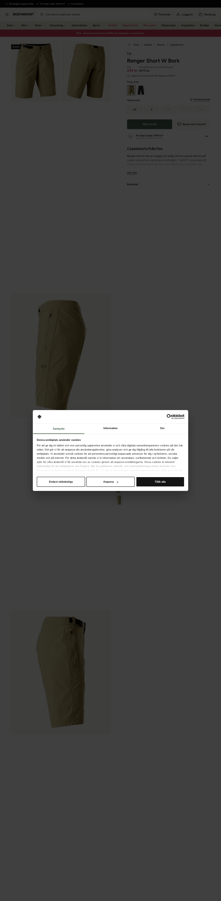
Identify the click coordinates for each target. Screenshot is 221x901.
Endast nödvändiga (61, 481)
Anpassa (108, 481)
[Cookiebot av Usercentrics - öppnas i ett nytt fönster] (169, 416)
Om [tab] (162, 428)
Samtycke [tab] (59, 428)
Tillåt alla (160, 481)
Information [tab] (110, 428)
